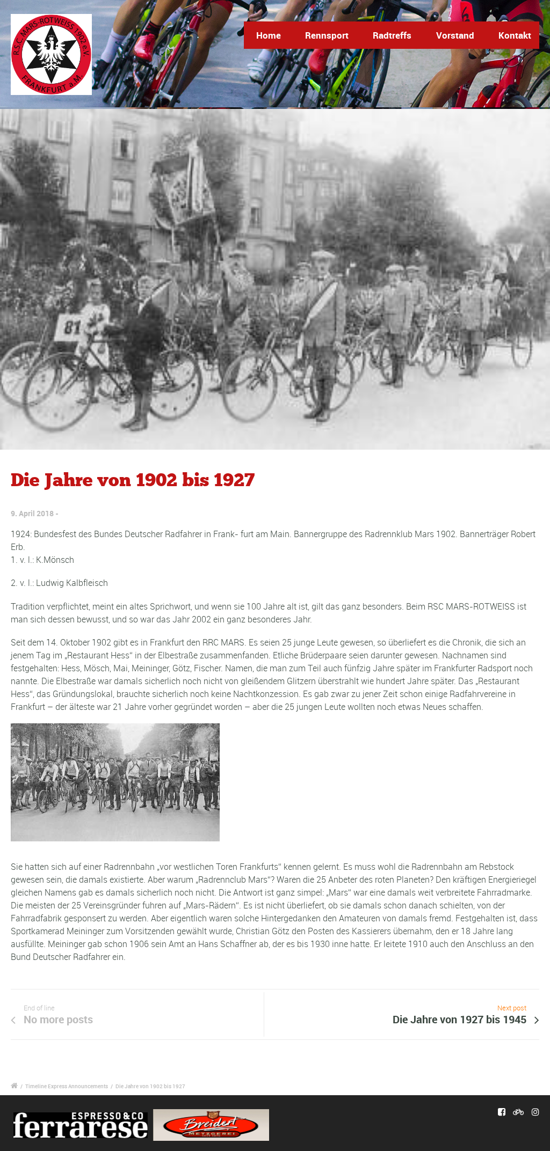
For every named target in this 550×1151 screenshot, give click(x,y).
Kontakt (514, 35)
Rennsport (327, 35)
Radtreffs (392, 35)
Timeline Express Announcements (66, 1086)
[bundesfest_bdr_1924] (275, 279)
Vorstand (455, 35)
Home (268, 35)
